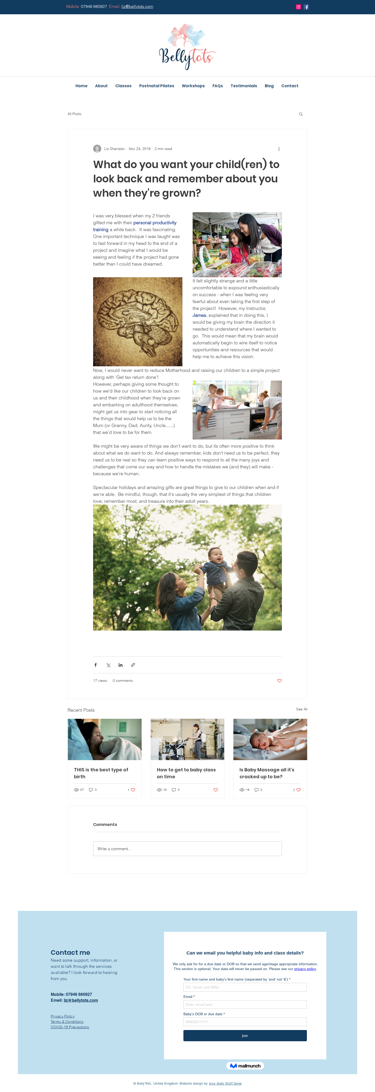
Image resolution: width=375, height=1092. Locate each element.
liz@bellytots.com (81, 1000)
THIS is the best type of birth (101, 773)
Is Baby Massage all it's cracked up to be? (267, 773)
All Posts (74, 113)
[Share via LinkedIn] (120, 664)
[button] (300, 114)
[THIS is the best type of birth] (105, 739)
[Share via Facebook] (95, 664)
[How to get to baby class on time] (187, 739)
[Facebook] (306, 6)
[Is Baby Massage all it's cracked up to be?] (270, 739)
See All (301, 709)
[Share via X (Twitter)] (108, 664)
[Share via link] (133, 664)
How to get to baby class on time (186, 773)
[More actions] (279, 149)
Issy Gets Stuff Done (225, 1083)
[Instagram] (298, 6)
